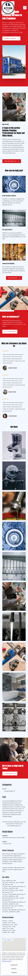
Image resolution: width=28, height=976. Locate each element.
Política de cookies (6, 961)
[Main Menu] (24, 7)
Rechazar (14, 968)
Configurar (14, 972)
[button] (14, 278)
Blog (3, 789)
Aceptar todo (14, 965)
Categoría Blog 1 (8, 791)
